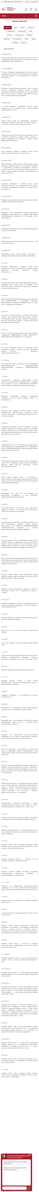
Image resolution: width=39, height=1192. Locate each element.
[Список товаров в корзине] (36, 10)
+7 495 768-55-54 (7, 1)
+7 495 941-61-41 (17, 1)
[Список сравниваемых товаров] (26, 10)
